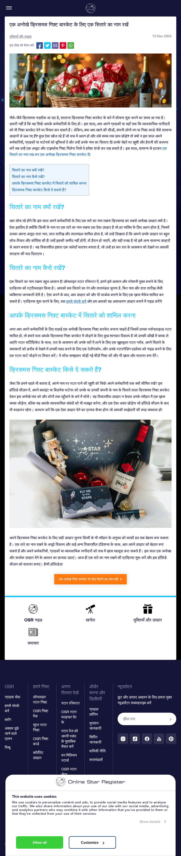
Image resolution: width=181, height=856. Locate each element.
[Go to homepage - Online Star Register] (90, 8)
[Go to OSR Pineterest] (171, 738)
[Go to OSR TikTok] (135, 738)
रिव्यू (7, 747)
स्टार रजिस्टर (70, 703)
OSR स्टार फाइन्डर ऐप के (69, 717)
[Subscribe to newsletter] (170, 719)
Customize (90, 842)
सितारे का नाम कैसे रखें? (28, 176)
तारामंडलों (96, 759)
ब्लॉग (8, 719)
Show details (150, 821)
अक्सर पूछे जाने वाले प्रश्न (12, 733)
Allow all (40, 842)
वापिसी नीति (97, 751)
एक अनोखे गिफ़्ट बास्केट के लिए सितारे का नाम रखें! (89, 579)
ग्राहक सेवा (12, 697)
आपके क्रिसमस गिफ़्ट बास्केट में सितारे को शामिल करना (49, 183)
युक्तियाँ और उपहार (20, 36)
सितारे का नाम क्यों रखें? (28, 170)
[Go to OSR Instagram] (123, 738)
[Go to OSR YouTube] (159, 738)
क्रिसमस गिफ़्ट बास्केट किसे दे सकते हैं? (39, 190)
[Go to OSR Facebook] (147, 738)
